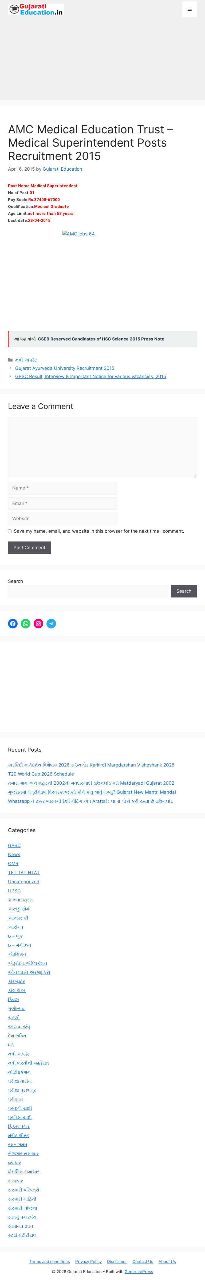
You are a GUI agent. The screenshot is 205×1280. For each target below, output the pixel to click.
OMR (13, 863)
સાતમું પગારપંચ (22, 1217)
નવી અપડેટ (26, 360)
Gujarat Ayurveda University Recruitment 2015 (64, 368)
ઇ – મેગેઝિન (19, 945)
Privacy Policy (88, 1261)
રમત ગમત (17, 1144)
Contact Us (142, 1261)
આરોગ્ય (15, 927)
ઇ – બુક (15, 936)
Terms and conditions (49, 1261)
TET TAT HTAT (24, 872)
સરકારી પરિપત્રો (23, 1190)
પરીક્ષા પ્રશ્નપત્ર (22, 1090)
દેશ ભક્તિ (17, 1035)
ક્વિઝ (13, 999)
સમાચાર (15, 1180)
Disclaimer (117, 1261)
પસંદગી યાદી (20, 1108)
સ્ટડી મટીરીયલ (22, 1235)
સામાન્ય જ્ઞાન (20, 1226)
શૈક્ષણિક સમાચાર (24, 1171)
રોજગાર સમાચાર (23, 1153)
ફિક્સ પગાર (19, 1126)
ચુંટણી (14, 1017)
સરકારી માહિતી (22, 1199)
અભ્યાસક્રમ (20, 899)
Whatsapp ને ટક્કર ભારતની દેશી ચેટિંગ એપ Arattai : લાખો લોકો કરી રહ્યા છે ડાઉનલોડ (90, 801)
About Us (167, 1261)
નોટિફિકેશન (19, 1072)
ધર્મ (11, 1045)
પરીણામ (15, 1099)
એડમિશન (17, 954)
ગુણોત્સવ (16, 1008)
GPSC (14, 845)
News (14, 854)
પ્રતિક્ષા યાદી (20, 1117)
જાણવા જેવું (19, 1026)
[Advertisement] (102, 61)
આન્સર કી (18, 918)
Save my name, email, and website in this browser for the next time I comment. (99, 531)
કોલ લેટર (17, 990)
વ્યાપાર (14, 1162)
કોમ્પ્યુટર (16, 981)
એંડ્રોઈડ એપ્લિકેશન (27, 963)
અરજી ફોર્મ (18, 909)
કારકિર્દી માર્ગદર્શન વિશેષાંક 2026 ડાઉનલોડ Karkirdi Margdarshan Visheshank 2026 (91, 765)
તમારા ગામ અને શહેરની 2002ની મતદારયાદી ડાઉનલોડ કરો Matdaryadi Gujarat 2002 (91, 783)
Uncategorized (24, 881)
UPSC (14, 890)
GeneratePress (139, 1271)
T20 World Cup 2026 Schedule (41, 774)
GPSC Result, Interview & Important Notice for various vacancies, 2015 (90, 376)
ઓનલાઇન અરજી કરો (29, 972)
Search (15, 581)
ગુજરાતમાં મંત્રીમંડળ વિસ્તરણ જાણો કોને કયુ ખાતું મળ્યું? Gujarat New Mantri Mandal (92, 792)
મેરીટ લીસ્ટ (18, 1135)
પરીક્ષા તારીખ (20, 1081)
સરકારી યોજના (22, 1208)
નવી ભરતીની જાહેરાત (28, 1063)
